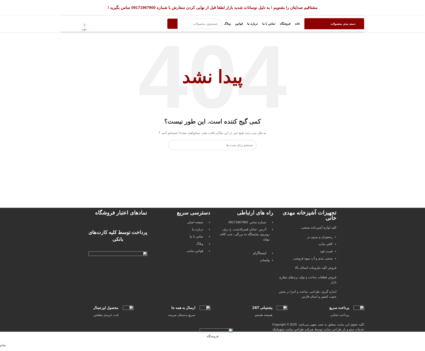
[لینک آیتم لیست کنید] (181, 239)
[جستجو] (172, 24)
